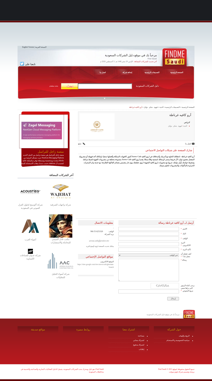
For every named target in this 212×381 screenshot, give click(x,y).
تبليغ (79, 144)
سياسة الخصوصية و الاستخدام (178, 340)
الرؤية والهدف (184, 336)
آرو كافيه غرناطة (135, 107)
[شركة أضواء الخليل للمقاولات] (60, 260)
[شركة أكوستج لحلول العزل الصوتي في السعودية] (30, 191)
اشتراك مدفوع (138, 345)
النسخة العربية (40, 47)
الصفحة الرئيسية (188, 107)
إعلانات (141, 349)
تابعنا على (30, 64)
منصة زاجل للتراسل (51, 151)
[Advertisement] (106, 24)
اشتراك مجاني (138, 340)
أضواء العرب (30, 239)
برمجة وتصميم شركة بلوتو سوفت (181, 372)
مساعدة (141, 336)
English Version (28, 47)
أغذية (161, 107)
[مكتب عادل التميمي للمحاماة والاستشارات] (60, 226)
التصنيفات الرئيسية (152, 72)
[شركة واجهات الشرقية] (60, 191)
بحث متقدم (54, 86)
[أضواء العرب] (30, 226)
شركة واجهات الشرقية (60, 205)
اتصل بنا (103, 72)
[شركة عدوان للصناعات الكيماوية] (30, 251)
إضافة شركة (127, 72)
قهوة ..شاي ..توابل (151, 107)
